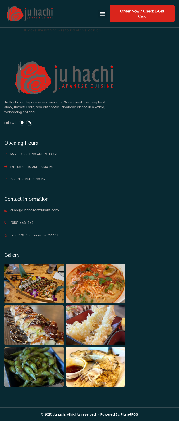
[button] (102, 14)
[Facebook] (22, 123)
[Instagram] (29, 123)
